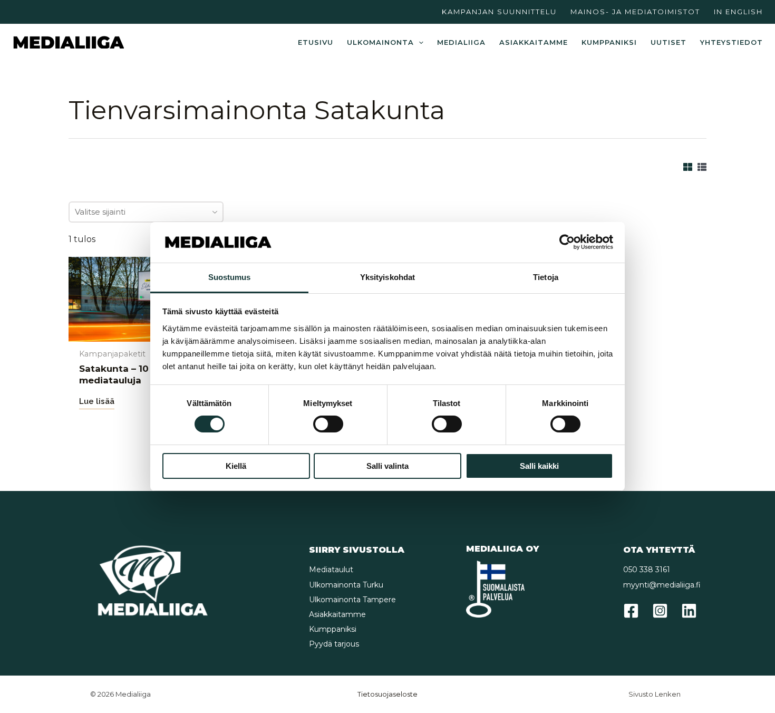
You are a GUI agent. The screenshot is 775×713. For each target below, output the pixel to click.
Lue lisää (96, 401)
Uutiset (668, 42)
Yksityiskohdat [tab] (387, 277)
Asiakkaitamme (533, 42)
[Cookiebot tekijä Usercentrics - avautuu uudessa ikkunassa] (567, 242)
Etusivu (315, 42)
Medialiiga (461, 42)
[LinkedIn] (689, 611)
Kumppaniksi (609, 42)
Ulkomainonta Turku (346, 585)
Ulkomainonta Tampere (352, 599)
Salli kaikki (539, 465)
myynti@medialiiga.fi (662, 585)
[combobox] (146, 212)
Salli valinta (387, 465)
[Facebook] (631, 611)
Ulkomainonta (380, 42)
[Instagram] (660, 611)
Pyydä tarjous (334, 644)
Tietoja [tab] (545, 277)
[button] (418, 42)
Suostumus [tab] (229, 277)
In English (738, 11)
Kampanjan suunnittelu (499, 11)
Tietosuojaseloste (387, 694)
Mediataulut (331, 569)
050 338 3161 (646, 569)
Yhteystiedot (731, 42)
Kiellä (236, 465)
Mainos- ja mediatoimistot (635, 11)
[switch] (328, 424)
